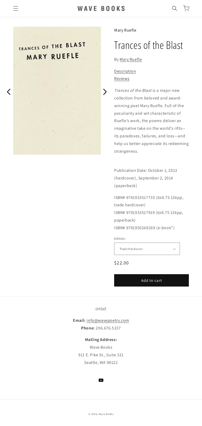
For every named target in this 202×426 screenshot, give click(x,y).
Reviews (121, 78)
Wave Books (106, 414)
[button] (16, 8)
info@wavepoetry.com (108, 320)
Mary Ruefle (125, 30)
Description (125, 71)
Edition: (120, 238)
